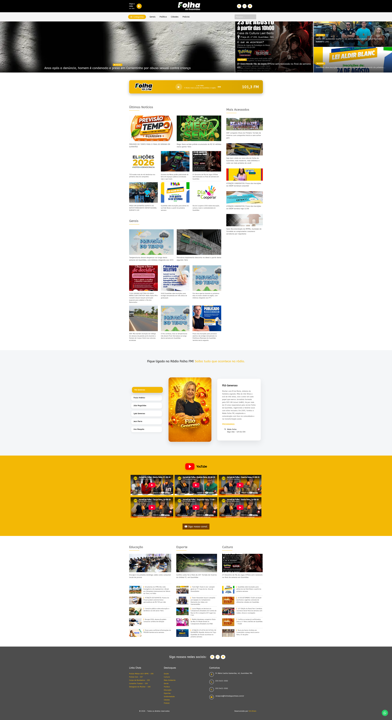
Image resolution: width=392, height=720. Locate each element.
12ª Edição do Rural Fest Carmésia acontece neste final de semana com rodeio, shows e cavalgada (249, 611)
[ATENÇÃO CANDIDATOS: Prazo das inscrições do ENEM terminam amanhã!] (244, 174)
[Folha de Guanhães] (189, 6)
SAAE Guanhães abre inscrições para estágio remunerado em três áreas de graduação (174, 296)
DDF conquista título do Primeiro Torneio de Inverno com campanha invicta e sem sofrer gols (243, 135)
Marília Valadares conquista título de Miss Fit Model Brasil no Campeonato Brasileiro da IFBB (117, 68)
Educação (167, 690)
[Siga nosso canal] (250, 6)
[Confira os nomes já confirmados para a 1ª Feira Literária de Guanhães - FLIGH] (228, 622)
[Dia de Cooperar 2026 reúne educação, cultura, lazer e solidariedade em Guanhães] (207, 192)
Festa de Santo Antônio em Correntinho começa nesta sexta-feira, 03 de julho (248, 632)
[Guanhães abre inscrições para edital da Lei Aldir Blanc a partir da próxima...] (353, 60)
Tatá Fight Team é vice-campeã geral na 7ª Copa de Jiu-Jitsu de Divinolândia (202, 589)
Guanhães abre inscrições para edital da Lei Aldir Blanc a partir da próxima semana (175, 208)
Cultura (167, 677)
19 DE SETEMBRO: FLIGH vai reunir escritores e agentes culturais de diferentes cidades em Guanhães (248, 600)
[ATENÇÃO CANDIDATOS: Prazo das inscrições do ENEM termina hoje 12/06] (244, 197)
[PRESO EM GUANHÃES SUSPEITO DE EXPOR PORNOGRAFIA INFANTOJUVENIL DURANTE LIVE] (143, 192)
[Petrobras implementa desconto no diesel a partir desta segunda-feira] (199, 242)
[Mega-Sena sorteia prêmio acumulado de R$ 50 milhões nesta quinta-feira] (199, 128)
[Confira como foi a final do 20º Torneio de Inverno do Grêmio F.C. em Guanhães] (196, 563)
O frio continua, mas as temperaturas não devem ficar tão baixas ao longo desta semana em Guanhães (174, 336)
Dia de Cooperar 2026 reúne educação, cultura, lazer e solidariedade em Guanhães (206, 208)
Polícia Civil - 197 (136, 677)
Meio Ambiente (169, 680)
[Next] (231, 47)
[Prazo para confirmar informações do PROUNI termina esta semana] (135, 633)
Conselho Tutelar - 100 (138, 683)
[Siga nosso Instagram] (244, 6)
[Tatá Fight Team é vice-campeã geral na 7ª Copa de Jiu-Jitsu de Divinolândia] (182, 590)
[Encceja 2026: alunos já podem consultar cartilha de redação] (135, 622)
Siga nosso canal (197, 526)
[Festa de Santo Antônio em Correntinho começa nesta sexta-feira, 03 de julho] (228, 633)
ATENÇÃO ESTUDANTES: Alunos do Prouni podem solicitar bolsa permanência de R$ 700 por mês (156, 600)
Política (167, 687)
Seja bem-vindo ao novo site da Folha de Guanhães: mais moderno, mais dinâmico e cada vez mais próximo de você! (242, 160)
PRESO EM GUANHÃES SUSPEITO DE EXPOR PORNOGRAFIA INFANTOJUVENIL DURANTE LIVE (143, 208)
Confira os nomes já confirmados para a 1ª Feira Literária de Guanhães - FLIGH (249, 622)
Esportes (118, 64)
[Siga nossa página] (239, 6)
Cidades (167, 700)
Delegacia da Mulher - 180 (140, 687)
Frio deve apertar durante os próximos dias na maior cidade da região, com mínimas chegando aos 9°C (206, 296)
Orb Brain (252, 711)
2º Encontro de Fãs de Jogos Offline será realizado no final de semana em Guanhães (206, 177)
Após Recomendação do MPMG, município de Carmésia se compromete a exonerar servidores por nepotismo (243, 231)
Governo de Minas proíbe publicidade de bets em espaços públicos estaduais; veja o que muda (174, 177)
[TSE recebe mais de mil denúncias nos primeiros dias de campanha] (143, 161)
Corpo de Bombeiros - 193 (139, 680)
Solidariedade (169, 697)
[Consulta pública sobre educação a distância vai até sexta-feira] (135, 611)
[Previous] (4, 47)
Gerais (166, 683)
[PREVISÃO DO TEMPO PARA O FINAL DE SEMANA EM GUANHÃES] (151, 128)
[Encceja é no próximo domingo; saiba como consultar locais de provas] (150, 563)
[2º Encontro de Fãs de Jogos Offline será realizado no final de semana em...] (274, 47)
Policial (167, 703)
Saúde (166, 674)
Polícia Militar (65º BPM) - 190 (141, 674)
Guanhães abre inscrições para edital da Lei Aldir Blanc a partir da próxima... (350, 67)
